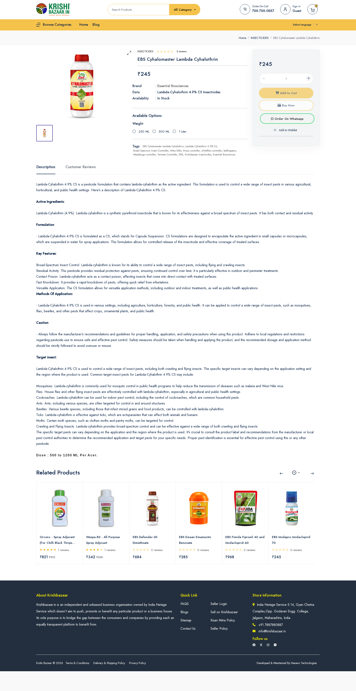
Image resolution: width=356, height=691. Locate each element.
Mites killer (176, 151)
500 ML (164, 131)
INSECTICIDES (260, 38)
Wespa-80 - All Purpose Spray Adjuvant (103, 540)
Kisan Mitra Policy (223, 620)
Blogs (184, 612)
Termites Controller (167, 154)
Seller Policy (219, 628)
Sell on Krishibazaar (224, 612)
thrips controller (191, 151)
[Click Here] (158, 51)
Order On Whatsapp (288, 119)
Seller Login (219, 603)
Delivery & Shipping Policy (109, 663)
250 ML (144, 131)
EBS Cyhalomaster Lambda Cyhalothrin (163, 146)
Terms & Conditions (77, 663)
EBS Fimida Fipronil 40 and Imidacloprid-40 (245, 540)
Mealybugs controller (144, 154)
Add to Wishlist (287, 130)
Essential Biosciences (224, 154)
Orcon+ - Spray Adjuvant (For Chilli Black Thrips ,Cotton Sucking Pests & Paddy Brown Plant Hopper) (57, 540)
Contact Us (188, 628)
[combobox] (184, 9)
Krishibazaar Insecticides (198, 154)
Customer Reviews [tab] (81, 167)
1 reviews (63, 550)
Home (242, 38)
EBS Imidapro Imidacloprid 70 (291, 540)
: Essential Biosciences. (172, 86)
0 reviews (157, 550)
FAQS (184, 603)
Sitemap (185, 620)
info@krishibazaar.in (272, 631)
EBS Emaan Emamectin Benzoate (195, 540)
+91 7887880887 (271, 624)
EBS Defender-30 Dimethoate (145, 540)
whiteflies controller (211, 151)
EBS (181, 154)
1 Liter (182, 131)
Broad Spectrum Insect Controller (151, 151)
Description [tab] (45, 167)
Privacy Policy (137, 663)
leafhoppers (230, 151)
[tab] (44, 133)
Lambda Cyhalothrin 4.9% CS (201, 146)
